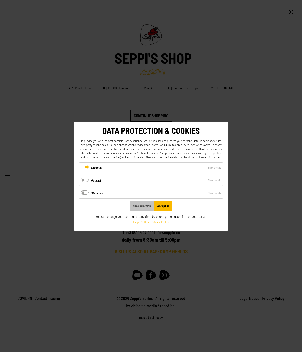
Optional (96, 180)
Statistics (97, 193)
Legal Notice (141, 222)
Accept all (163, 206)
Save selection (142, 206)
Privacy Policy (160, 222)
